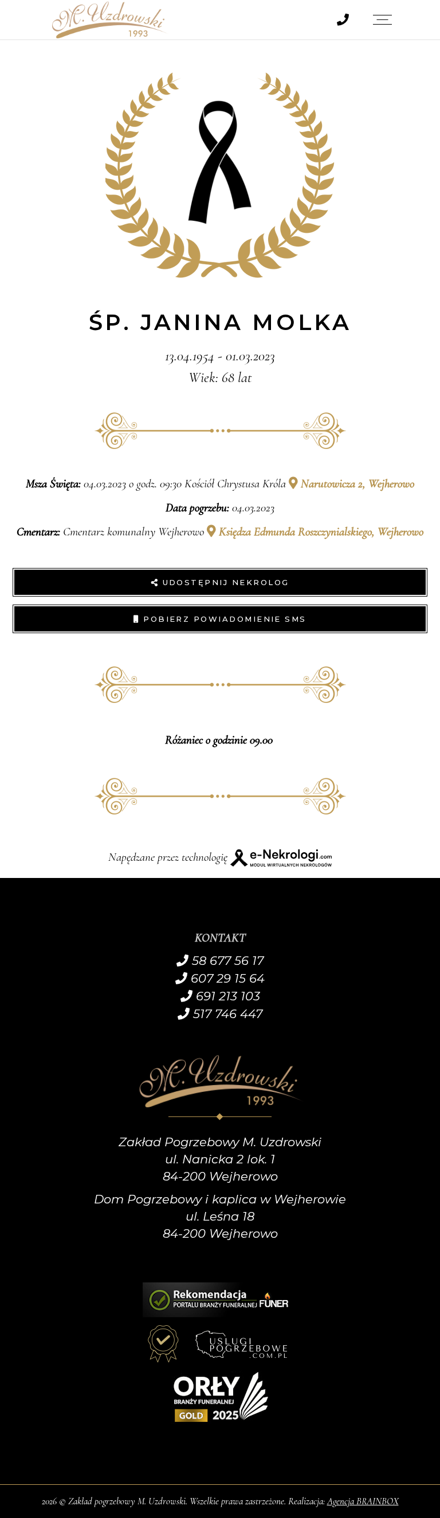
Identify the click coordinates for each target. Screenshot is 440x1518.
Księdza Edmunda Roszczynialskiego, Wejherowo (319, 531)
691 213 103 (226, 996)
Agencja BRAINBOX (363, 1501)
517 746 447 (226, 1014)
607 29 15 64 (226, 978)
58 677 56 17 (226, 960)
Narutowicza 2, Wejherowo (356, 483)
